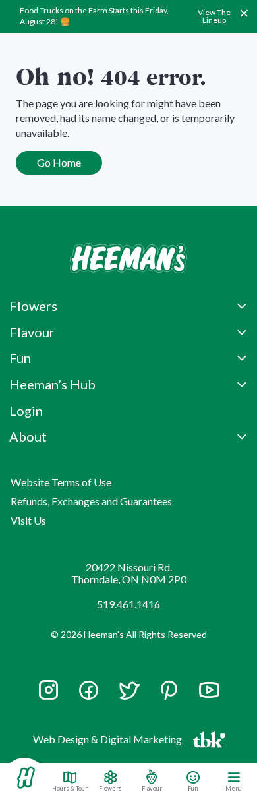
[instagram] (48, 696)
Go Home (59, 162)
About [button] (28, 436)
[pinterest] (169, 690)
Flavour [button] (32, 332)
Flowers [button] (33, 306)
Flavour (152, 788)
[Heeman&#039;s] (25, 777)
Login (26, 410)
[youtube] (209, 696)
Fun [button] (20, 358)
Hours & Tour (69, 788)
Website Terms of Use (61, 482)
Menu (233, 788)
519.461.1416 (128, 604)
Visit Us (28, 520)
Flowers (110, 788)
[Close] (244, 13)
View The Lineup (214, 16)
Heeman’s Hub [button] (52, 384)
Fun (193, 788)
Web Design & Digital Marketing (109, 742)
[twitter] (129, 696)
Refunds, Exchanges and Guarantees (91, 501)
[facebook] (88, 690)
